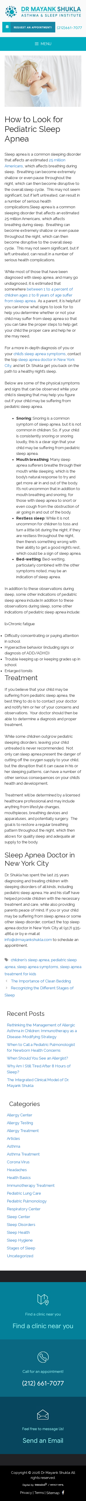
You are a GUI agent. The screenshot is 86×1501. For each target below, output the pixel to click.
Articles (13, 1138)
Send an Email (43, 1441)
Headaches (17, 1169)
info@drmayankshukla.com (28, 939)
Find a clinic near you (43, 1326)
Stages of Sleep (21, 1248)
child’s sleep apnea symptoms (40, 353)
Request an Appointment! (33, 27)
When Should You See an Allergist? (37, 1058)
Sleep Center (18, 1216)
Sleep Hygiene (20, 1240)
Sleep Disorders (21, 1224)
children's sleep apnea (30, 960)
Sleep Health (18, 1232)
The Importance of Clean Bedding (41, 981)
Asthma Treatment (23, 1154)
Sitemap (53, 1493)
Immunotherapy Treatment (31, 1185)
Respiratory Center (24, 1209)
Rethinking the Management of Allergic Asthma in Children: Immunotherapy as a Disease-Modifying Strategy (42, 1031)
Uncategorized (20, 1256)
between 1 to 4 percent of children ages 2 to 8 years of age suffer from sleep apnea (39, 295)
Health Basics (19, 1177)
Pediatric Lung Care (24, 1193)
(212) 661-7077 (43, 1383)
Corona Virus (18, 1162)
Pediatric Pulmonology (27, 1201)
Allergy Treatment (23, 1130)
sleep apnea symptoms (37, 966)
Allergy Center (19, 1115)
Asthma (13, 1146)
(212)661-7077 (69, 28)
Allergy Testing (20, 1123)
